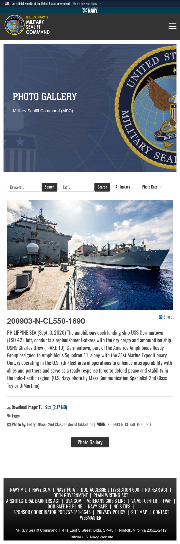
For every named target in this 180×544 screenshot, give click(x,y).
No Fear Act (156, 489)
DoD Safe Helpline (65, 506)
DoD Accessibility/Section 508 (110, 489)
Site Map (139, 512)
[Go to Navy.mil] (90, 10)
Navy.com (41, 489)
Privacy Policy (111, 512)
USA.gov (73, 501)
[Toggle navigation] (172, 26)
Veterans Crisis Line (106, 501)
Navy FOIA (65, 489)
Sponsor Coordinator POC (39, 512)
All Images (123, 187)
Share (167, 317)
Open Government (70, 495)
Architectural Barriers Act (33, 501)
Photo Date (150, 187)
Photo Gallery (90, 442)
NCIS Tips (121, 506)
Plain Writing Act (111, 495)
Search (49, 187)
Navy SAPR (98, 506)
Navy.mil (18, 489)
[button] (87, 3)
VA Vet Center (144, 501)
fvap (167, 501)
